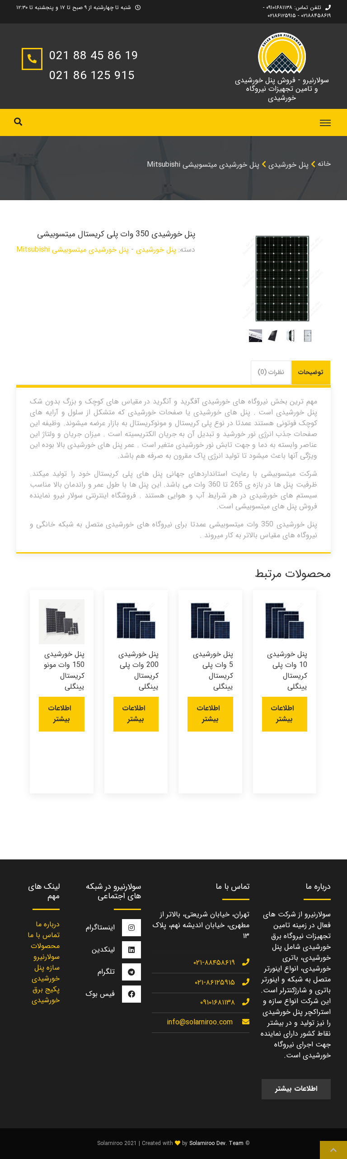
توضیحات (311, 372)
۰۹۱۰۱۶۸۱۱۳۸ (217, 1002)
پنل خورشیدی (288, 164)
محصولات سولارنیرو (45, 951)
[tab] (311, 373)
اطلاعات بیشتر (282, 714)
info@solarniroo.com (200, 1022)
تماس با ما (44, 935)
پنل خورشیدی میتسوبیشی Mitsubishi (203, 164)
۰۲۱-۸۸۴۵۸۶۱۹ (214, 962)
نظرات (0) (271, 372)
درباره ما (48, 924)
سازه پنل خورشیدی (46, 973)
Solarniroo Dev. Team (216, 1143)
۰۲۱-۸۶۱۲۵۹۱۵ (215, 982)
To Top (333, 1150)
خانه (324, 163)
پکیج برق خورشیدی (46, 995)
